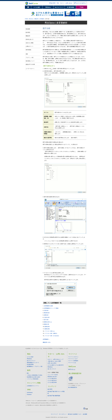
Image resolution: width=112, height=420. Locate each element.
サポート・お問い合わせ (66, 3)
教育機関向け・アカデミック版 (34, 366)
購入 (82, 7)
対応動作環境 (30, 364)
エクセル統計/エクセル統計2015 (55, 365)
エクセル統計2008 (52, 382)
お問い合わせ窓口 (52, 363)
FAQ (58, 3)
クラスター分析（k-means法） (52, 335)
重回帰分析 (47, 312)
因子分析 (46, 319)
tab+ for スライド (59, 7)
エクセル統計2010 (52, 380)
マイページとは (72, 362)
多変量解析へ (46, 339)
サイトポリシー (63, 414)
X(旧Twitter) (30, 392)
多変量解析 (41, 18)
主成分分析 (47, 317)
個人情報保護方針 (72, 387)
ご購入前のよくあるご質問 (54, 361)
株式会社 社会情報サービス (74, 414)
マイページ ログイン (80, 3)
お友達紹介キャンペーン (33, 385)
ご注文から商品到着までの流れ (34, 375)
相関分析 (46, 315)
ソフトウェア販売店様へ (33, 379)
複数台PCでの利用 (30, 64)
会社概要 (85, 414)
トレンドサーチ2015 (53, 374)
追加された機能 (29, 43)
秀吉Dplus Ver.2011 (52, 376)
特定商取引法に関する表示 (33, 377)
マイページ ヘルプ (72, 358)
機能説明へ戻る (46, 342)
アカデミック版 (29, 57)
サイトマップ (54, 414)
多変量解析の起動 (48, 306)
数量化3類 (47, 329)
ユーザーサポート (30, 68)
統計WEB (53, 3)
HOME (26, 18)
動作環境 (28, 32)
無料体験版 (71, 7)
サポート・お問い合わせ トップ (55, 359)
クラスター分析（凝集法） (51, 333)
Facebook (29, 394)
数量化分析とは (48, 322)
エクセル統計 (37, 7)
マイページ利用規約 (73, 360)
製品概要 (28, 29)
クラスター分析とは (50, 331)
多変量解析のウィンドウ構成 (51, 308)
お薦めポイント (29, 46)
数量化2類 (47, 326)
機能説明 (36, 18)
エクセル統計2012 (52, 378)
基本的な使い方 (29, 39)
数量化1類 (46, 324)
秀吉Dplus (48, 7)
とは (71, 369)
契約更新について (30, 61)
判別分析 (46, 310)
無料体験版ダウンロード (33, 362)
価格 (27, 54)
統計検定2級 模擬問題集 (54, 395)
